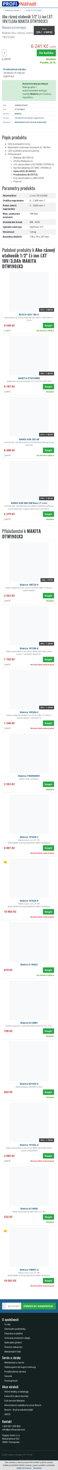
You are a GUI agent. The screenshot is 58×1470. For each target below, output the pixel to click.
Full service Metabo (14, 1400)
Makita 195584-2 (29, 712)
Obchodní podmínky (14, 1328)
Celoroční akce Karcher (16, 1396)
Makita (18, 113)
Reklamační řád (12, 1351)
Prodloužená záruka (15, 1371)
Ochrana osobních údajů (17, 1338)
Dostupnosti (11, 1380)
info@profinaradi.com (13, 1429)
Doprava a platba (13, 1333)
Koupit (48, 325)
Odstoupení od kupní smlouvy (20, 1367)
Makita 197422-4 (29, 1145)
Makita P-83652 (29, 964)
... (22, 10)
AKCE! (7, 1414)
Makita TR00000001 (29, 775)
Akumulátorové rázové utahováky (30, 122)
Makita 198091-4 (29, 1269)
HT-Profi (27, 1454)
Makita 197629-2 (29, 837)
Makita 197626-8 (29, 900)
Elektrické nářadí (12, 10)
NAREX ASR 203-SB (29, 439)
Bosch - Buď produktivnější (18, 1409)
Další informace (24, 1468)
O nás (7, 1324)
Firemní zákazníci (13, 1347)
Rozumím (37, 1468)
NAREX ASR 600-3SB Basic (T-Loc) (29, 503)
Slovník (8, 1376)
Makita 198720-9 (29, 584)
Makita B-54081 (29, 1022)
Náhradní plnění (13, 1342)
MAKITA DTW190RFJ (29, 378)
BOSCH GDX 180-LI (29, 314)
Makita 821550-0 (29, 1083)
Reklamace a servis (14, 1362)
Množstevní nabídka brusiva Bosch (22, 1405)
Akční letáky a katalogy (16, 1391)
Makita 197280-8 (29, 648)
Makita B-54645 (29, 1208)
